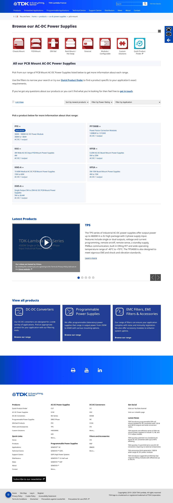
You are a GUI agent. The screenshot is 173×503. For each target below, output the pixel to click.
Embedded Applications (33, 10)
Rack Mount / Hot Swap (70, 52)
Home (14, 440)
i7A (90, 427)
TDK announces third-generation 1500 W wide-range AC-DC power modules (142, 451)
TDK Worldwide (155, 4)
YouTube (86, 370)
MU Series (54, 416)
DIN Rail (53, 51)
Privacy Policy (17, 496)
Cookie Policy (30, 496)
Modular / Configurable (105, 52)
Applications (16, 447)
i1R (90, 440)
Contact (137, 10)
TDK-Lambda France (57, 3)
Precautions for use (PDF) (77, 499)
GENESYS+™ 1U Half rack (59, 458)
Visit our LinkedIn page (136, 412)
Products (17, 10)
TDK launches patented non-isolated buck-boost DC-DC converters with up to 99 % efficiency (143, 439)
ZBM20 (91, 447)
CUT (52, 408)
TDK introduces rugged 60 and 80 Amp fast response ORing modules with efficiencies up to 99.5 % (144, 457)
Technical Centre (79, 10)
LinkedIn (100, 370)
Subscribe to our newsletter (27, 479)
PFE (52, 423)
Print (73, 370)
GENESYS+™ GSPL (57, 451)
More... (53, 438)
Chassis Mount (19, 51)
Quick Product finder (72, 80)
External (87, 51)
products (43, 16)
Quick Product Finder (139, 52)
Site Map (23, 493)
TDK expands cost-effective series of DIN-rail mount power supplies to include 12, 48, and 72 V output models (143, 432)
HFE (52, 434)
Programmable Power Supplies (23, 419)
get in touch (126, 91)
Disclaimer (34, 499)
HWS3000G (54, 430)
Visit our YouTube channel (137, 408)
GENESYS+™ (55, 465)
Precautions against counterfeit (53, 499)
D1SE (52, 412)
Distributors (109, 10)
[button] (169, 34)
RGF (90, 444)
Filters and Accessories (20, 427)
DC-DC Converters (18, 416)
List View (19, 102)
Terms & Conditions (19, 499)
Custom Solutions (122, 52)
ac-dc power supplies (57, 16)
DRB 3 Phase (55, 419)
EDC (90, 412)
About (128, 10)
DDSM (91, 416)
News (120, 10)
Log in (32, 493)
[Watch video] (46, 242)
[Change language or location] (18, 16)
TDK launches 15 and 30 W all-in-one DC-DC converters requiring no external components (144, 446)
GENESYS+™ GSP (56, 462)
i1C (90, 408)
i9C (90, 419)
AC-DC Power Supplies (20, 412)
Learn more (91, 258)
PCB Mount (36, 51)
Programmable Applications (58, 10)
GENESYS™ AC (56, 447)
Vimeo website (24, 269)
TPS (52, 427)
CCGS (91, 423)
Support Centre (95, 10)
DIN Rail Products (18, 423)
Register (41, 493)
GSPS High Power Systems (60, 454)
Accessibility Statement (47, 496)
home (34, 16)
